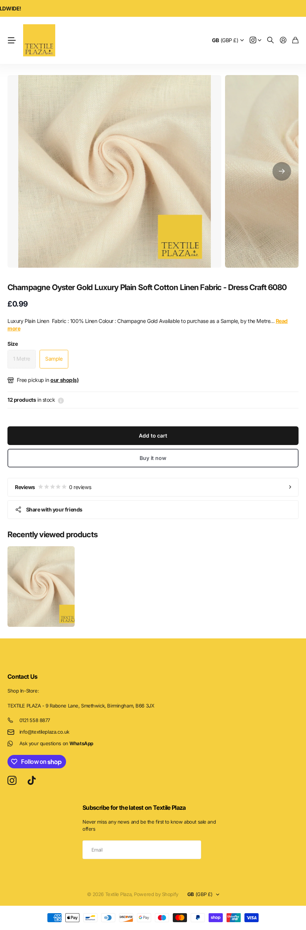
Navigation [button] (11, 40)
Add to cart (153, 435)
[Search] (270, 40)
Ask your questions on (56, 743)
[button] (281, 171)
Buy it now (153, 458)
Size (12, 343)
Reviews (53, 487)
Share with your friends (54, 509)
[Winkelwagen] (295, 40)
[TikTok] (31, 780)
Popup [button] (61, 400)
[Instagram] (11, 781)
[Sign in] (283, 40)
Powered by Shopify (156, 894)
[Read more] (256, 40)
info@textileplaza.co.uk (44, 732)
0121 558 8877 (34, 720)
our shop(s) (64, 380)
